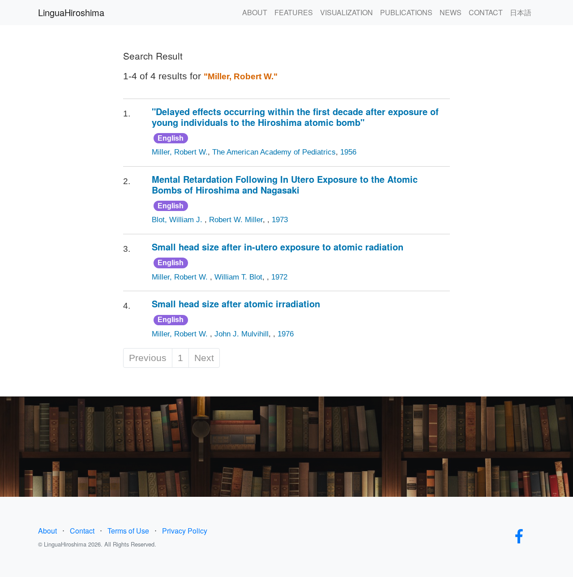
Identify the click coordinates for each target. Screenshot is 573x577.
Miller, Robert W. (180, 152)
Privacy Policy (184, 530)
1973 (280, 219)
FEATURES (293, 12)
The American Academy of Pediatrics (274, 152)
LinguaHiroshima (71, 12)
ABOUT (254, 12)
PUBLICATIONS (406, 12)
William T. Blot (238, 277)
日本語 (520, 12)
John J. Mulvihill (241, 334)
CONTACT (486, 12)
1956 (348, 152)
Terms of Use (128, 530)
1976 (286, 334)
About (47, 530)
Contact (82, 530)
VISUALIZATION (346, 12)
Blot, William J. (178, 219)
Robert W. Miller (236, 219)
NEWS (451, 12)
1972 (279, 277)
